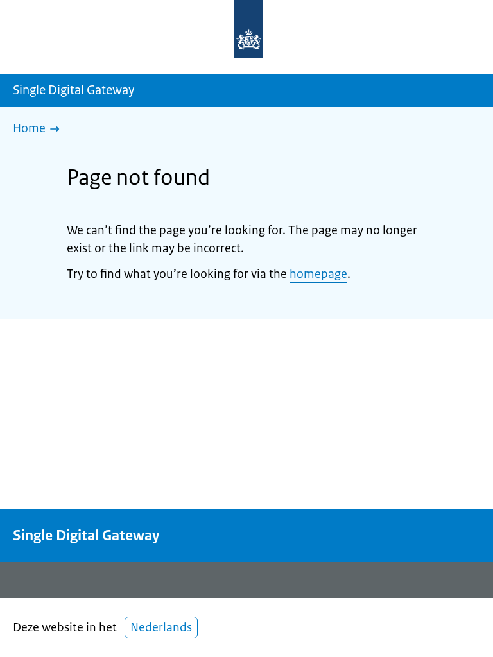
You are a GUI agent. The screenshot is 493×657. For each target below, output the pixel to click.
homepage (318, 274)
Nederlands (161, 627)
